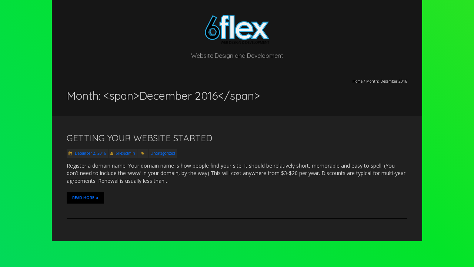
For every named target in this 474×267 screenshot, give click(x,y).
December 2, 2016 (90, 153)
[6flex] (237, 18)
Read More (83, 197)
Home (358, 81)
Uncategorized (162, 153)
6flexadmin (125, 153)
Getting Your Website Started (139, 138)
